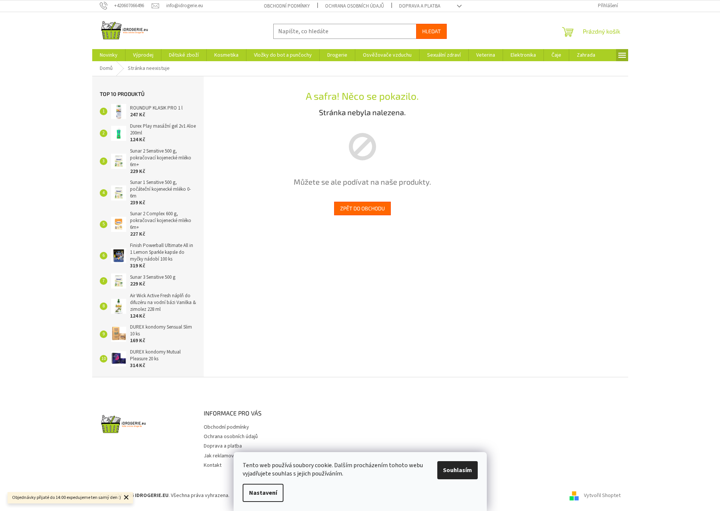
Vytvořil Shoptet (602, 495)
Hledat (431, 31)
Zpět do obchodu (362, 208)
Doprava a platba (419, 6)
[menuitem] (108, 55)
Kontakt (212, 465)
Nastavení (263, 493)
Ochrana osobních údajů (354, 6)
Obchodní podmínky (287, 6)
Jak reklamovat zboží (228, 456)
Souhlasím (457, 470)
